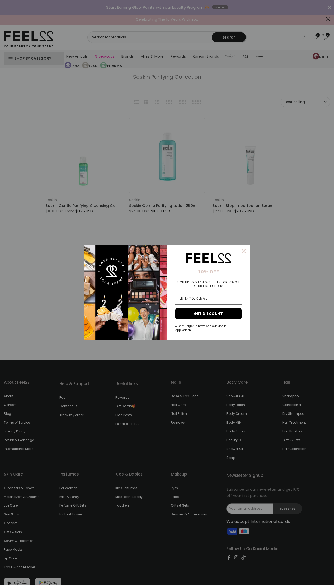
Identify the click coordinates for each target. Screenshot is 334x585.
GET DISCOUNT (208, 313)
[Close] (243, 251)
